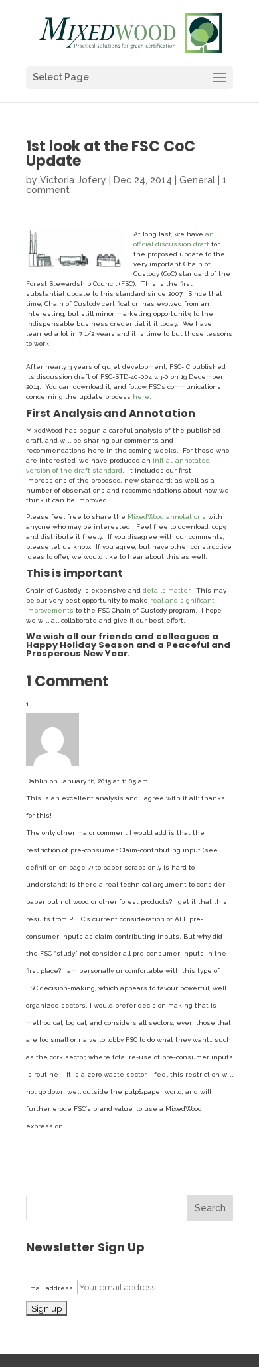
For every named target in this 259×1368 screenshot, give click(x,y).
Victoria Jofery (73, 180)
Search (210, 1208)
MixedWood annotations (167, 516)
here (141, 396)
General (197, 180)
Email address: (51, 1288)
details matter (166, 590)
